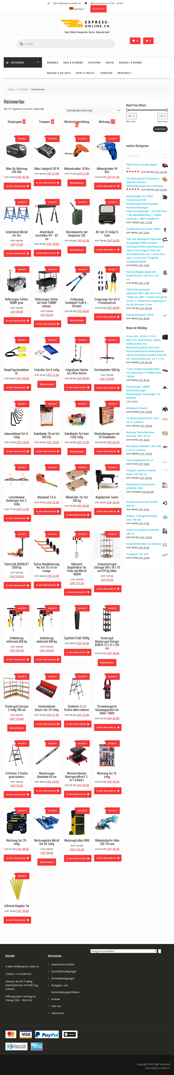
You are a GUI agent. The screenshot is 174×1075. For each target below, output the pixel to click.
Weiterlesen (77, 182)
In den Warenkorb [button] (15, 186)
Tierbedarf (106, 73)
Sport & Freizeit (85, 73)
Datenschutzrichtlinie (62, 964)
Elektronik (94, 62)
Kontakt (55, 999)
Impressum (57, 1013)
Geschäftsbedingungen (63, 971)
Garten (110, 62)
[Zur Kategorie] (159, 951)
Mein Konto (98, 8)
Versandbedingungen (62, 978)
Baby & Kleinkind (73, 62)
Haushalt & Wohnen (130, 62)
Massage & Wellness (59, 73)
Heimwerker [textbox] (146, 155)
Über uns (56, 1006)
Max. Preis (163, 121)
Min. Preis (131, 121)
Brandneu (52, 62)
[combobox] (147, 154)
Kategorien (17, 62)
